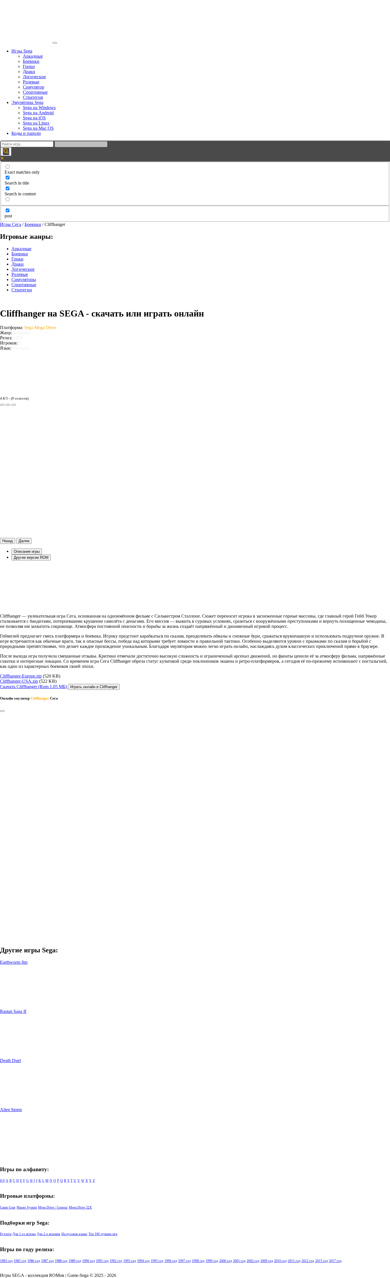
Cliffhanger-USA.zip (19, 681)
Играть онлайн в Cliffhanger (93, 687)
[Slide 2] (8, 405)
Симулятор (33, 87)
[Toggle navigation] (55, 43)
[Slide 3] (13, 405)
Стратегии (21, 289)
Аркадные (33, 56)
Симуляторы (23, 279)
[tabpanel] (195, 617)
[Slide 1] (2, 405)
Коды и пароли (26, 133)
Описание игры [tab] (27, 551)
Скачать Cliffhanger (33, 686)
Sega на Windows (39, 107)
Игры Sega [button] (21, 51)
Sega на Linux (36, 123)
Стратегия (33, 97)
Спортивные (35, 92)
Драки (29, 71)
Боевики (31, 61)
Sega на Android (38, 112)
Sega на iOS (34, 117)
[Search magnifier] (6, 151)
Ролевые (31, 81)
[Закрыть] (2, 711)
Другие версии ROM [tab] (31, 557)
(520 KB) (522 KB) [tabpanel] (30, 679)
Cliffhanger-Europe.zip (21, 676)
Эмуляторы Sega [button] (27, 102)
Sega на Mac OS (38, 128)
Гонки (29, 66)
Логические (34, 76)
